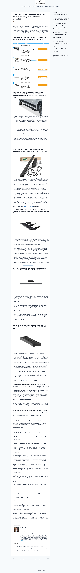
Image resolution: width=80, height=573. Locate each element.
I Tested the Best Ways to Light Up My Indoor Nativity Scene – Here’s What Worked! (60, 45)
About (25, 6)
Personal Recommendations (33, 6)
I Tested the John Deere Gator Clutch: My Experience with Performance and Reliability (29, 546)
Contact (57, 6)
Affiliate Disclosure (44, 6)
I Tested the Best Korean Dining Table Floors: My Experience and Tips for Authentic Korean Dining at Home (30, 549)
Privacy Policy (52, 6)
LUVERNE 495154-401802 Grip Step (23, 209)
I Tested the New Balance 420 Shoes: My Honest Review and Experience (41, 560)
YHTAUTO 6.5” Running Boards (22, 148)
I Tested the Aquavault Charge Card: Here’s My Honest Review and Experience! (60, 50)
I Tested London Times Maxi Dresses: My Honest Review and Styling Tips (27, 550)
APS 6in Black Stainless (20, 268)
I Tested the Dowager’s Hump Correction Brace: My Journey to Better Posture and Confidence (60, 27)
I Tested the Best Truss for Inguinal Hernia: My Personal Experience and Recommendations (20, 560)
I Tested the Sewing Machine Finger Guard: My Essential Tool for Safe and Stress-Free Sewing (60, 36)
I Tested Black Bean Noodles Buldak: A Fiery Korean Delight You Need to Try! (27, 545)
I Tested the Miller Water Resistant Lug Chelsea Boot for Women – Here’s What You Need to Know (60, 55)
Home (22, 6)
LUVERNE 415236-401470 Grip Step (23, 325)
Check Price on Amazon (43, 49)
